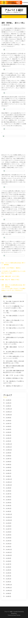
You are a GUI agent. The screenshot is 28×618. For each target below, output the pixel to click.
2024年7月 (8, 458)
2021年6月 (8, 567)
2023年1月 (8, 511)
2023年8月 (8, 491)
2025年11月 (9, 412)
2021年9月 (8, 558)
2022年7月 (8, 529)
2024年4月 (8, 467)
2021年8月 (8, 561)
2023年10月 (9, 485)
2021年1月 (8, 582)
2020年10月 (9, 590)
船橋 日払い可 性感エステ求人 (10, 279)
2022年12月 (9, 514)
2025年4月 (8, 432)
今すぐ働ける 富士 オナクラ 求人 (14, 325)
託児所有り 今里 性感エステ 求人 (14, 378)
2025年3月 (8, 435)
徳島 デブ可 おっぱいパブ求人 (15, 375)
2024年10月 (9, 450)
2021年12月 (9, 549)
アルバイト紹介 (14, 10)
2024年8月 (8, 456)
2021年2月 (8, 579)
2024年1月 (8, 476)
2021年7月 (8, 564)
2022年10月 (9, 520)
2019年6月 (8, 593)
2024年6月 (8, 461)
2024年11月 (9, 447)
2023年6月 (8, 497)
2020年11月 (9, 587)
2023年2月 (8, 508)
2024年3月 (8, 470)
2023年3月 (8, 505)
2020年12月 (9, 584)
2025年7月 (8, 423)
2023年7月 (8, 494)
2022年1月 (8, 546)
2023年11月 (9, 482)
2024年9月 (8, 453)
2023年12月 (9, 479)
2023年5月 (8, 500)
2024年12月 (9, 444)
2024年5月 (8, 464)
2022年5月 (8, 535)
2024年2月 (8, 473)
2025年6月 (8, 426)
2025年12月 (9, 409)
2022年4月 (8, 538)
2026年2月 (8, 403)
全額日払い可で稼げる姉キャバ (14, 386)
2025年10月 (9, 415)
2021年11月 (9, 552)
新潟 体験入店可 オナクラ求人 (10, 276)
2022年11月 (9, 517)
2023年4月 (8, 502)
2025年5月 (8, 429)
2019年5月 (8, 596)
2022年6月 (8, 532)
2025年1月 (8, 441)
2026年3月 (8, 400)
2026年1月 (8, 406)
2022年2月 (8, 543)
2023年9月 (8, 488)
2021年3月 (8, 576)
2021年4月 (8, 573)
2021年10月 (9, 555)
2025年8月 (8, 420)
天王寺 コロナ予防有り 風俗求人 (11, 268)
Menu (3, 16)
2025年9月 (8, 417)
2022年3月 (8, 541)
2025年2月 (8, 438)
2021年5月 (8, 570)
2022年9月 (8, 523)
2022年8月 (8, 526)
